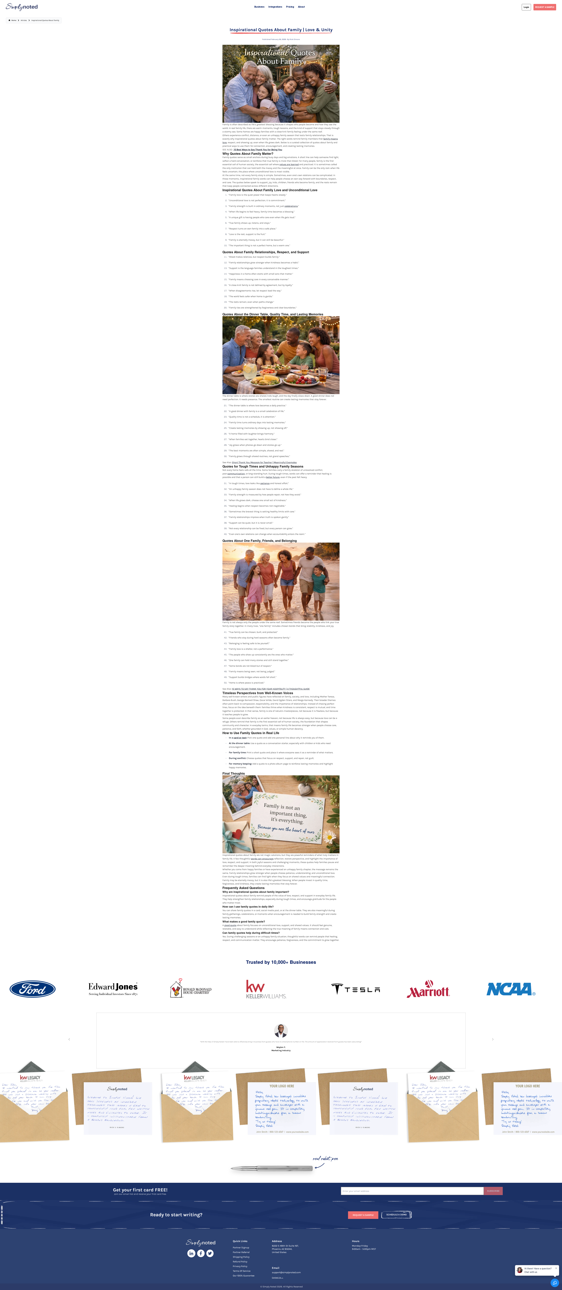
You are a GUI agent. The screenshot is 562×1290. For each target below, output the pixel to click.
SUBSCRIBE (493, 1190)
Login (526, 7)
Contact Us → (277, 1278)
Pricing (290, 6)
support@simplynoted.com (286, 1272)
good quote (230, 925)
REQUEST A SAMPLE (544, 7)
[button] (69, 1039)
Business (259, 6)
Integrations (275, 6)
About (301, 6)
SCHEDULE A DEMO (396, 1214)
